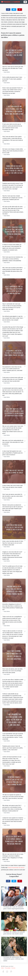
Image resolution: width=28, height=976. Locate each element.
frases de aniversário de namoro (16, 867)
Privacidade (7, 968)
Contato (13, 968)
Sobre (2, 968)
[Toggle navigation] (25, 2)
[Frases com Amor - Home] (10, 2)
